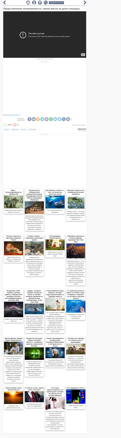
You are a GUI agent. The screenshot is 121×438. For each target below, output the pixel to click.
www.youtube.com (15, 115)
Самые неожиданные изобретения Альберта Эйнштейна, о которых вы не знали (55, 342)
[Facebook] (29, 119)
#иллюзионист (81, 125)
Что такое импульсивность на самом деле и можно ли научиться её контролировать (55, 391)
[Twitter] (59, 119)
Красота (23, 129)
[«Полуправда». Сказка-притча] (55, 250)
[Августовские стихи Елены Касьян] (13, 403)
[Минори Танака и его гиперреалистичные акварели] (75, 209)
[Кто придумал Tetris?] (75, 403)
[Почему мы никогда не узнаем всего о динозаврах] (75, 354)
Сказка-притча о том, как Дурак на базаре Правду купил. (55, 254)
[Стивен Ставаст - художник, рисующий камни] (34, 255)
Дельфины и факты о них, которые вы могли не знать (55, 192)
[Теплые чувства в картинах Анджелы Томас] (13, 255)
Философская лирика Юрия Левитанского (13, 339)
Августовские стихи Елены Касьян (14, 389)
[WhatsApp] (51, 119)
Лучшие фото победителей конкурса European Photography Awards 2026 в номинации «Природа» (34, 195)
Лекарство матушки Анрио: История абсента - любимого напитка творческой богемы (34, 342)
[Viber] (47, 119)
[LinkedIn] (68, 119)
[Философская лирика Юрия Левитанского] (13, 354)
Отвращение (32, 129)
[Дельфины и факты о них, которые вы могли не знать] (55, 208)
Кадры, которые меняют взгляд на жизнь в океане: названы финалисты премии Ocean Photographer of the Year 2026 (34, 296)
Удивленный (82, 129)
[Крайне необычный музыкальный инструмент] (4, 4)
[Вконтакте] (34, 119)
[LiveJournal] (64, 119)
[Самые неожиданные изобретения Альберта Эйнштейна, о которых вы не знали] (55, 358)
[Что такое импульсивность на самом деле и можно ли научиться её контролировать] (55, 409)
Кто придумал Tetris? (75, 388)
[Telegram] (42, 119)
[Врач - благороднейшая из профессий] (13, 208)
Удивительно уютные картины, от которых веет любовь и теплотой (13, 259)
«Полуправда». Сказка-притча (55, 237)
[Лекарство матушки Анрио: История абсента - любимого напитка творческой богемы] (34, 359)
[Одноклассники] (38, 119)
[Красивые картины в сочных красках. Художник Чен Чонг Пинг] (75, 259)
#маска (74, 125)
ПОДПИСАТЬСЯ (56, 3)
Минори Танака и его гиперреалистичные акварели (75, 192)
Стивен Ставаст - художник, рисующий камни (34, 238)
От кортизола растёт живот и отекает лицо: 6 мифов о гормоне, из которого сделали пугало (76, 294)
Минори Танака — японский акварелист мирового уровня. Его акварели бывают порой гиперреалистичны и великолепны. (76, 215)
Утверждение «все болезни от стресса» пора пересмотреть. (75, 316)
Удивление (15, 129)
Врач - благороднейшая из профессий (14, 192)
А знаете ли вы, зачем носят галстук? (34, 389)
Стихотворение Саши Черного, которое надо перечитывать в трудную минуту (55, 293)
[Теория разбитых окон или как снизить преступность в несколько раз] (85, 4)
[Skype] (55, 119)
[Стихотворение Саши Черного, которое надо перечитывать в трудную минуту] (55, 310)
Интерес (6, 129)
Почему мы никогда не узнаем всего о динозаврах (76, 340)
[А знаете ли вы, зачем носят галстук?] (34, 402)
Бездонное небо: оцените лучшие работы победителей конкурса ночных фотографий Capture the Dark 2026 (13, 295)
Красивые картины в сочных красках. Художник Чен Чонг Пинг (75, 239)
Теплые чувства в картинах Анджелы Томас (13, 238)
